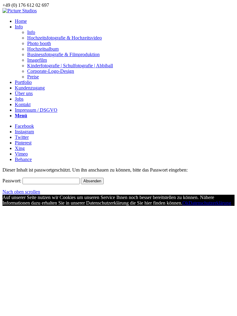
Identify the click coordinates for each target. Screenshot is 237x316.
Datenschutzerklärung (210, 203)
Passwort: (12, 180)
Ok (185, 203)
